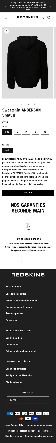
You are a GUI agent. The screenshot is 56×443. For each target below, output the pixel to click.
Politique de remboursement (21, 430)
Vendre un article (14, 337)
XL (45, 132)
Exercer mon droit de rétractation (21, 300)
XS (6, 138)
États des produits (14, 313)
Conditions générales (16, 368)
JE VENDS (28, 192)
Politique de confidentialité (19, 375)
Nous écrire (11, 320)
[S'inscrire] (45, 399)
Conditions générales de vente (39, 436)
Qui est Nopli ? (13, 344)
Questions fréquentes (16, 293)
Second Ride (17, 425)
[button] (6, 17)
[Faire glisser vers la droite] (34, 104)
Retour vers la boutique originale (21, 351)
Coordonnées (44, 430)
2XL (7, 132)
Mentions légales (14, 382)
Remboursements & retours (19, 307)
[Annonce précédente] (5, 6)
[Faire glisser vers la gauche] (21, 104)
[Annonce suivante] (50, 6)
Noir (7, 150)
